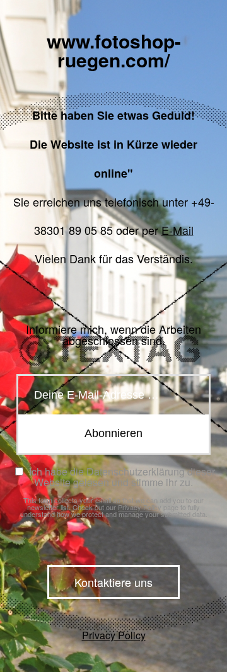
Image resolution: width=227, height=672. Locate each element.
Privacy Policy (139, 507)
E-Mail (177, 230)
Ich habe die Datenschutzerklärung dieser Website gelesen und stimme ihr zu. (120, 476)
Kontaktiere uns (113, 582)
